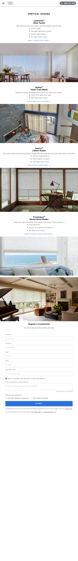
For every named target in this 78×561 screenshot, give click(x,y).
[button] (3, 3)
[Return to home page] (12, 3)
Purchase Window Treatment (18, 398)
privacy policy (68, 409)
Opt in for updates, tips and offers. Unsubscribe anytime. (26, 379)
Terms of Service (48, 412)
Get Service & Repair (40, 398)
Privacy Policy (37, 412)
